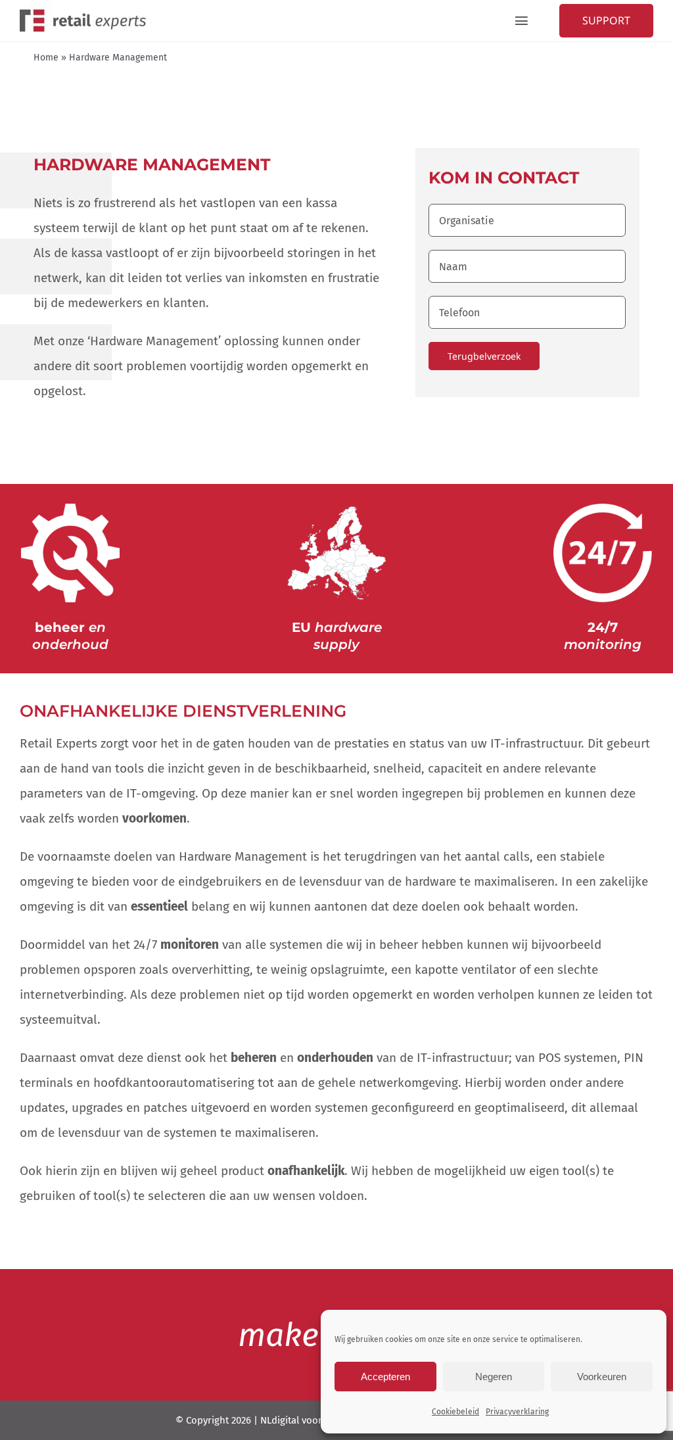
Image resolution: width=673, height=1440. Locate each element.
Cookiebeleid (455, 1411)
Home (46, 57)
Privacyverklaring (517, 1411)
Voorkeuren (601, 1376)
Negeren (493, 1376)
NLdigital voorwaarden (310, 1420)
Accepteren (385, 1376)
